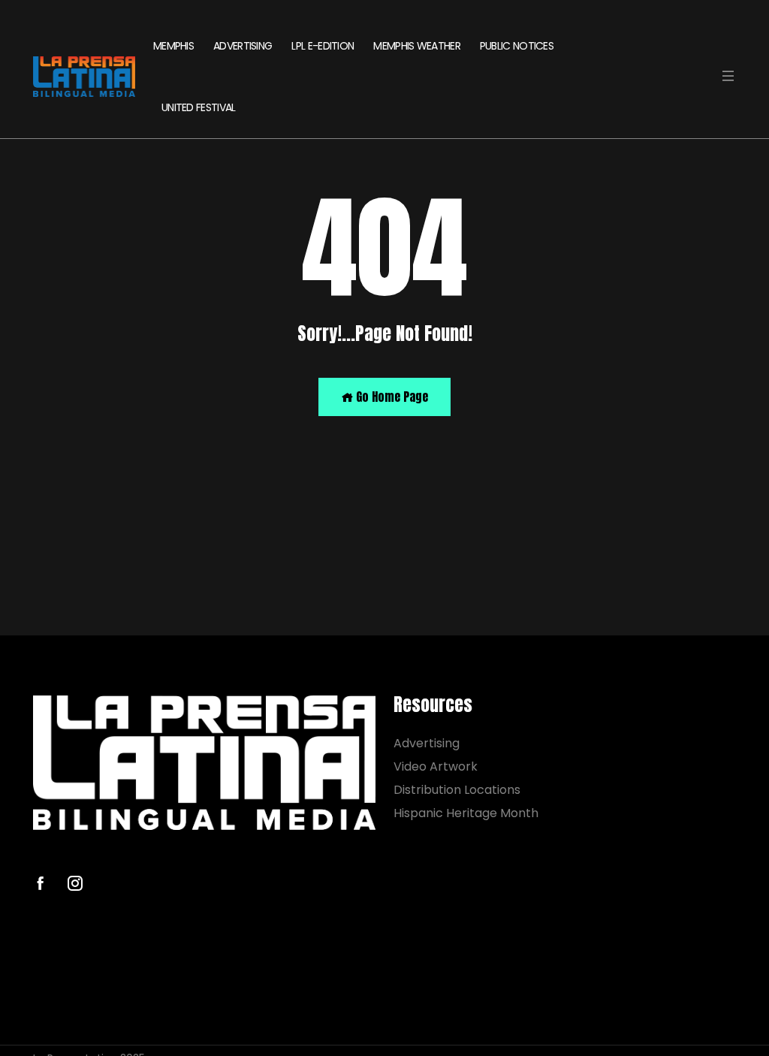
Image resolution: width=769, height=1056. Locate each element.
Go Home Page (390, 397)
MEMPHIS (173, 45)
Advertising (427, 743)
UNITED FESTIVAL (198, 107)
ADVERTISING (242, 45)
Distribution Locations (457, 790)
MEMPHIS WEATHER (416, 45)
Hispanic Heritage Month (466, 813)
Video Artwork (436, 766)
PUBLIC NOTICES (516, 45)
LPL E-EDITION (322, 45)
